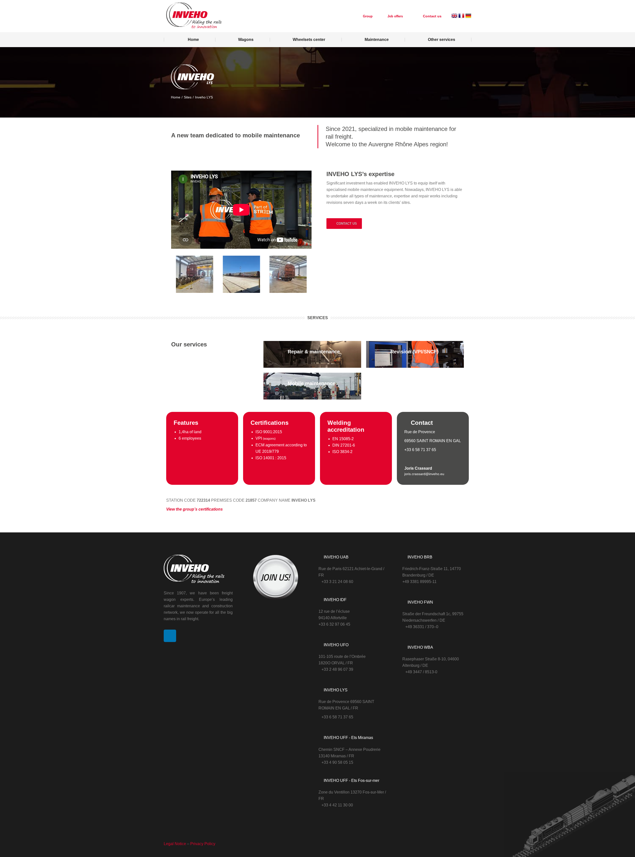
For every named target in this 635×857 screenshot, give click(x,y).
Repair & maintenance (314, 351)
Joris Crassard (418, 468)
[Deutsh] (468, 17)
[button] (176, 275)
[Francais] (461, 17)
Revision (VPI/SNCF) (414, 351)
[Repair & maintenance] (277, 354)
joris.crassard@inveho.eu (424, 474)
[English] (454, 17)
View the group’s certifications (194, 509)
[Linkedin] (170, 636)
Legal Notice (175, 844)
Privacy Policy (202, 844)
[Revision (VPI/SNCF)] (379, 354)
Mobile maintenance (311, 383)
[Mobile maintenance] (277, 386)
